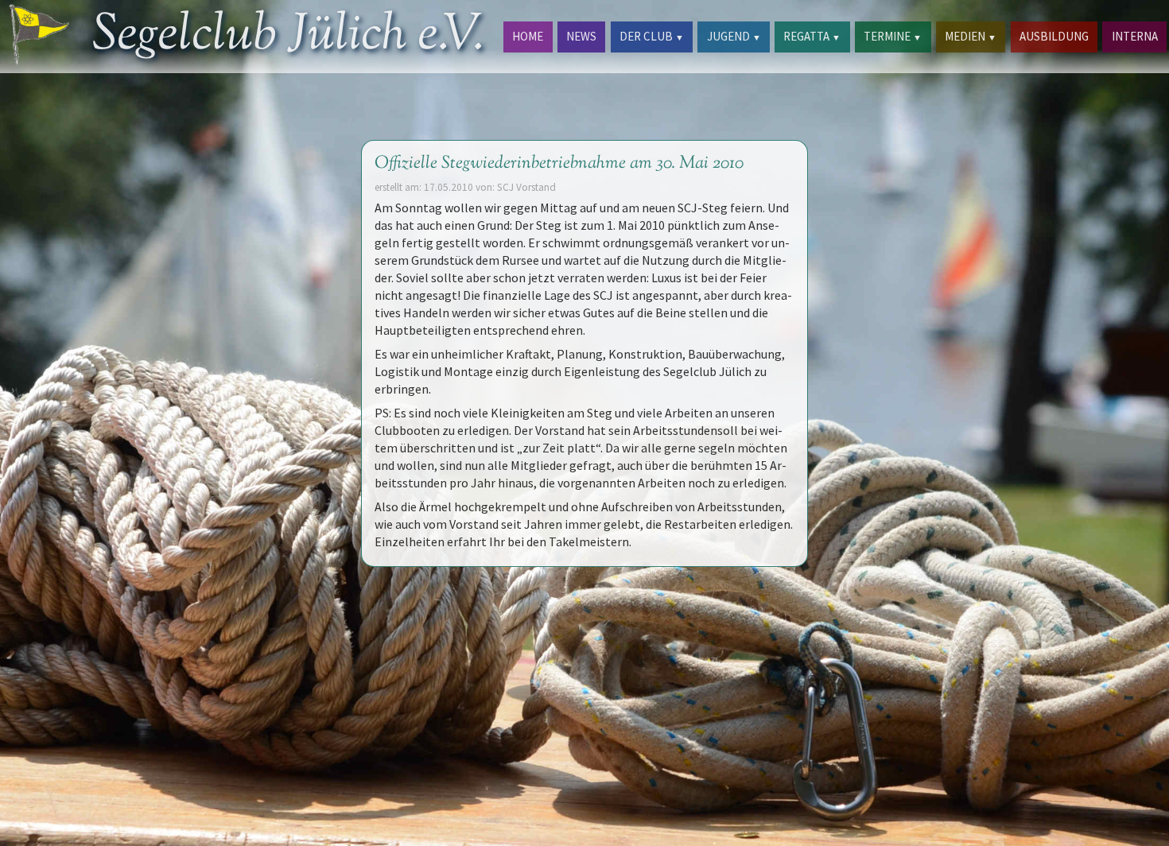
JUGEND (734, 36)
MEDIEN (970, 36)
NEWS (581, 36)
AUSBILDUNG (1054, 36)
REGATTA (812, 36)
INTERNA (1135, 36)
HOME (527, 36)
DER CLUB (651, 36)
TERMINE (893, 36)
